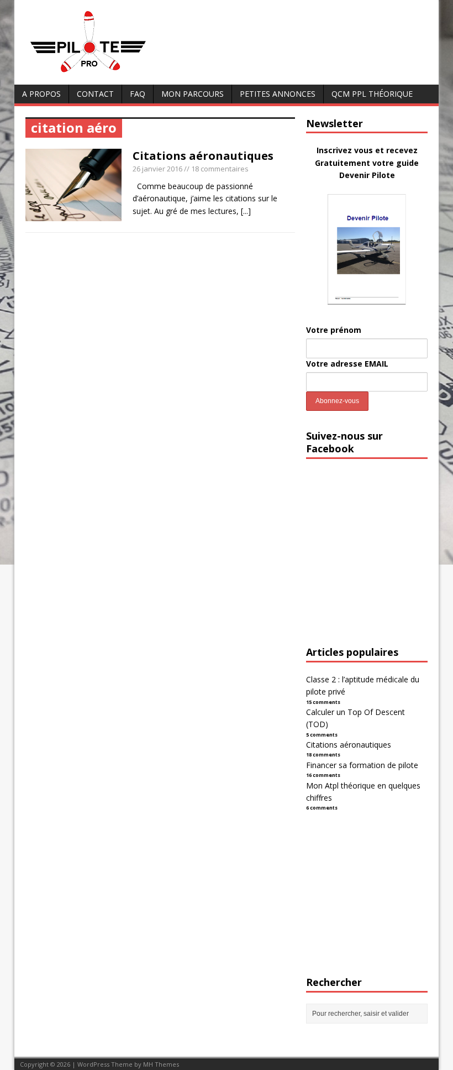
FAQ (137, 93)
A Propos (41, 93)
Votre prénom (333, 330)
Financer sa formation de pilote (362, 765)
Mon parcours (192, 93)
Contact (95, 93)
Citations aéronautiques (203, 155)
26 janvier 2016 (157, 169)
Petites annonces (277, 93)
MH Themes (161, 1064)
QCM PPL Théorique (372, 93)
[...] (246, 211)
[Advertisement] (379, 562)
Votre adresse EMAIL (347, 363)
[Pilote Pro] (111, 72)
